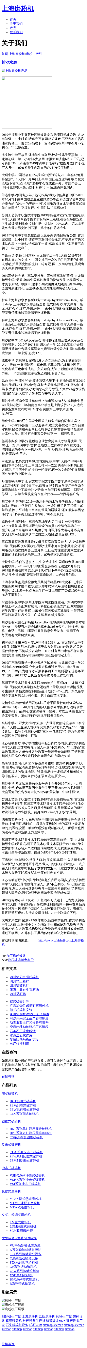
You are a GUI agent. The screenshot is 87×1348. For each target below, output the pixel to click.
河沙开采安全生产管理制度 (29, 1018)
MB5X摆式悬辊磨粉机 (25, 1199)
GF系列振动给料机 (23, 1266)
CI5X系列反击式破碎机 (26, 1152)
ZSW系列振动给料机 (24, 1271)
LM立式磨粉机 (20, 1222)
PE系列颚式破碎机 (23, 1105)
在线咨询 (8, 1076)
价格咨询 (8, 1344)
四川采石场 (18, 994)
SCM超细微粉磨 (21, 1230)
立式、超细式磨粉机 (16, 1214)
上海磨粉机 (30, 1316)
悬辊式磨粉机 (11, 1191)
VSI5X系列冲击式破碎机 (27, 1179)
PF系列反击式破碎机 (24, 1160)
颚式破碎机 (10, 1093)
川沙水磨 (9, 62)
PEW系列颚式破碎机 (24, 1109)
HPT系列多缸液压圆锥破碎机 (31, 1133)
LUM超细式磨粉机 (23, 1226)
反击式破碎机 (11, 1144)
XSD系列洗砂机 (21, 1275)
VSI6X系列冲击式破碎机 (27, 1175)
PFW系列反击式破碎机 (26, 1156)
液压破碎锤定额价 (21, 960)
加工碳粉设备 (16, 955)
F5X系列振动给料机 (24, 1262)
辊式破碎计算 (19, 1001)
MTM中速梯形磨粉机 (25, 1203)
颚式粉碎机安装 (21, 1010)
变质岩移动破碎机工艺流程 (29, 1027)
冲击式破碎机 (11, 1168)
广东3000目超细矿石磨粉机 (29, 1005)
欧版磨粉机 (47, 1316)
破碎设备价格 (56, 1320)
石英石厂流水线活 (23, 1031)
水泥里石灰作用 (21, 1035)
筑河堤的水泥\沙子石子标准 (29, 1014)
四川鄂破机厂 (19, 985)
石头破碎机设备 (17, 1325)
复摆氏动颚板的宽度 (24, 1039)
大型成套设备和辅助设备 (19, 1238)
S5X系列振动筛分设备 (25, 1254)
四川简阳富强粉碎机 (24, 977)
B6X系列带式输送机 (24, 1279)
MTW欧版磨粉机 (22, 1207)
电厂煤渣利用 (19, 1043)
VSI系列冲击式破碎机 (25, 1184)
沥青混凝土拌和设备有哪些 (29, 1022)
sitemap (48, 1325)
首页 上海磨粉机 (13, 54)
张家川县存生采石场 (24, 989)
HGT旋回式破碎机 (23, 1101)
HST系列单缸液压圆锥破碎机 (31, 1128)
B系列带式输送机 (22, 1283)
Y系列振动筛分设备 (24, 1258)
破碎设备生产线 (34, 1320)
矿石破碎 (35, 1325)
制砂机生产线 (11, 1316)
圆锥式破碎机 (11, 1121)
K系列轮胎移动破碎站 (25, 1250)
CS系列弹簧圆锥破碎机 (26, 1137)
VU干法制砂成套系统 (25, 1245)
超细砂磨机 (14, 1320)
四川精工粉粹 (19, 981)
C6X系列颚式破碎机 (24, 1114)
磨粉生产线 (34, 54)
